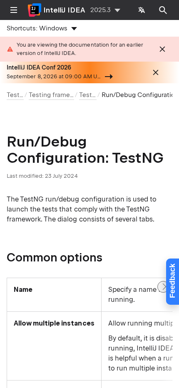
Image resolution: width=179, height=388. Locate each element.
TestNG (90, 95)
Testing (18, 95)
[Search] (163, 10)
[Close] (162, 49)
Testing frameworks (58, 95)
